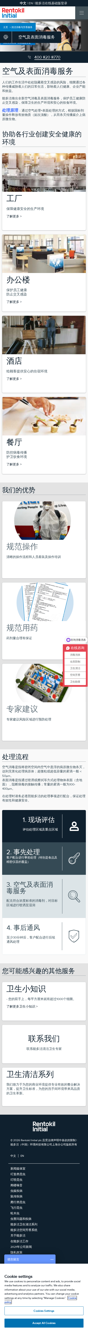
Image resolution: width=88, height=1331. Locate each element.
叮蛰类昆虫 (17, 1174)
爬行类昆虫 (17, 1202)
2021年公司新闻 (21, 1246)
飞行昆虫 (16, 1207)
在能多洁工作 (19, 1241)
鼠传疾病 (16, 1196)
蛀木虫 (14, 1213)
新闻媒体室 (17, 1168)
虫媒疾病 (16, 1190)
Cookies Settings (44, 1310)
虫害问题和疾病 (20, 1218)
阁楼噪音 (16, 1185)
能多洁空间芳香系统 (23, 1230)
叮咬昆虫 (16, 1179)
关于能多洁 (17, 1235)
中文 (13, 1155)
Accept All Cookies (44, 1323)
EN (31, 3)
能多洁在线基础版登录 (51, 3)
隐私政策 (16, 1252)
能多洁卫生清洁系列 (23, 1224)
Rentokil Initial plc (31, 1140)
